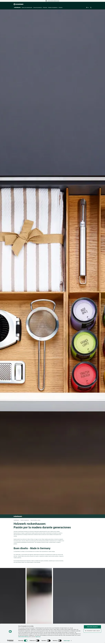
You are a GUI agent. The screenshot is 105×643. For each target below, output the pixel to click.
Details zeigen (67, 640)
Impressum (38, 636)
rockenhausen (16, 520)
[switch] (37, 641)
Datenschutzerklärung (23, 636)
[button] (87, 7)
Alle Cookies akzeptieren (92, 626)
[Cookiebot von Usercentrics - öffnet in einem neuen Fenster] (10, 641)
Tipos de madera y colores (35, 520)
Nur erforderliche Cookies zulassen (92, 630)
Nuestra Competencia (25, 520)
